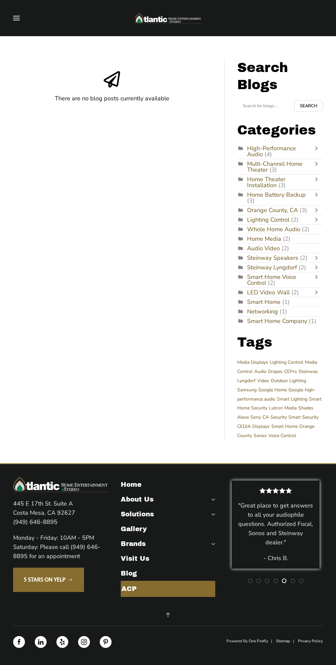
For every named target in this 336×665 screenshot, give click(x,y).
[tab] (250, 581)
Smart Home (264, 302)
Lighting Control (268, 220)
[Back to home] (168, 18)
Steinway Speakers (272, 258)
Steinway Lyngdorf (272, 267)
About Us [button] (137, 499)
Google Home (272, 390)
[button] (16, 18)
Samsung (247, 390)
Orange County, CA (272, 210)
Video (263, 381)
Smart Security (303, 417)
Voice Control (282, 435)
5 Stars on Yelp (44, 580)
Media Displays (252, 362)
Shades (305, 408)
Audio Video (263, 248)
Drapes (275, 371)
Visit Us (135, 558)
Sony (255, 417)
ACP (128, 588)
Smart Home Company (277, 321)
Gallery (134, 528)
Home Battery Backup (276, 195)
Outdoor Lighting (288, 381)
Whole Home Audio (273, 229)
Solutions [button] (137, 514)
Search (308, 106)
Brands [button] (133, 543)
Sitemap (283, 641)
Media (290, 408)
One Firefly (258, 641)
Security (278, 417)
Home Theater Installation (266, 182)
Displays (261, 426)
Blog (129, 573)
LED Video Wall (268, 292)
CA (265, 417)
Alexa (243, 417)
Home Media (264, 239)
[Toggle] (318, 151)
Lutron (276, 408)
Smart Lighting (292, 399)
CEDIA (244, 426)
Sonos (260, 435)
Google (295, 390)
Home (131, 484)
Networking (262, 311)
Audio (260, 371)
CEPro (290, 371)
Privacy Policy (310, 641)
